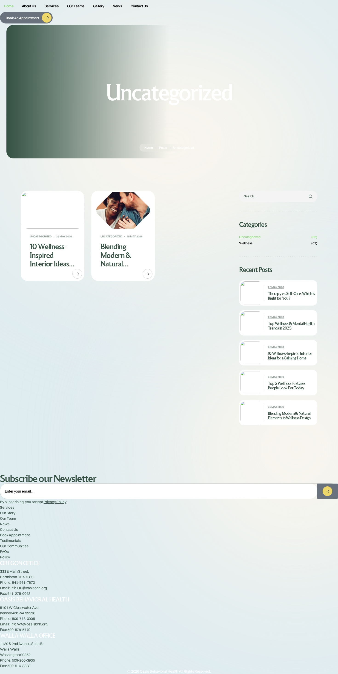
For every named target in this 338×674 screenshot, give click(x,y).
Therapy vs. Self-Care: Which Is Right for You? (291, 296)
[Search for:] (278, 196)
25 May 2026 (64, 236)
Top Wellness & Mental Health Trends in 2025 (291, 325)
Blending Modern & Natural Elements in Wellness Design (117, 255)
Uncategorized (41, 236)
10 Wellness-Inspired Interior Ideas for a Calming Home (49, 255)
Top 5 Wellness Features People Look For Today (286, 385)
